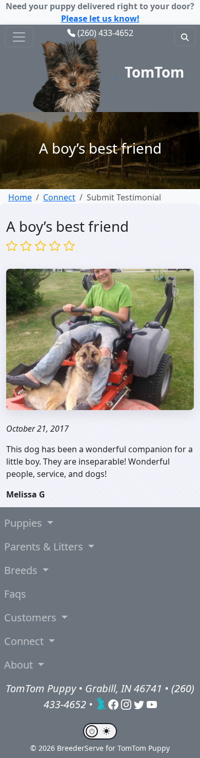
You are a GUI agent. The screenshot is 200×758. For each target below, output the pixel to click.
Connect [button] (25, 641)
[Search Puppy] (184, 36)
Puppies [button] (24, 523)
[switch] (100, 731)
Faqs (15, 594)
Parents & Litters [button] (45, 546)
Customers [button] (31, 617)
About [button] (19, 665)
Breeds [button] (22, 570)
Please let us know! (100, 18)
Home (20, 197)
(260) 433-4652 (105, 33)
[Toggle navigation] (19, 37)
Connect (59, 197)
